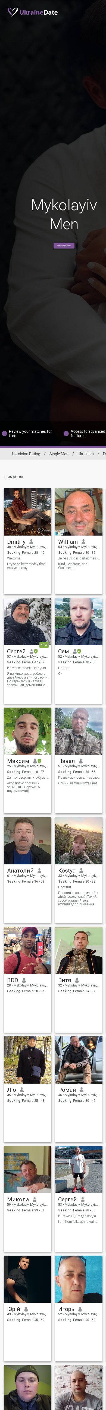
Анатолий (20, 870)
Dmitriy (16, 542)
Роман (67, 1090)
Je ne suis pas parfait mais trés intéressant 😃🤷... (79, 558)
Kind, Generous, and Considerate (73, 566)
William (68, 542)
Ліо (11, 1090)
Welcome (13, 558)
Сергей (16, 651)
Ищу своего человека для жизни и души (28, 668)
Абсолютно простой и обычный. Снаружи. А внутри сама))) (23, 787)
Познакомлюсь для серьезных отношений (79, 777)
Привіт (63, 668)
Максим (18, 761)
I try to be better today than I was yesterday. (27, 566)
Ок (60, 674)
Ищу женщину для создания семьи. (79, 1216)
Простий (64, 887)
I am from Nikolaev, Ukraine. (78, 1222)
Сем (63, 651)
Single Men (58, 454)
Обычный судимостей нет (77, 783)
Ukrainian (86, 454)
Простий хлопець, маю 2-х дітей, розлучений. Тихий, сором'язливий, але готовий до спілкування (78, 898)
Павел (66, 761)
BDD (12, 980)
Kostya (67, 870)
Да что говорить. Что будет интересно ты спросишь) (28, 777)
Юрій (13, 1309)
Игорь (66, 1309)
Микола (18, 1199)
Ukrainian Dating (26, 454)
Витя (64, 980)
